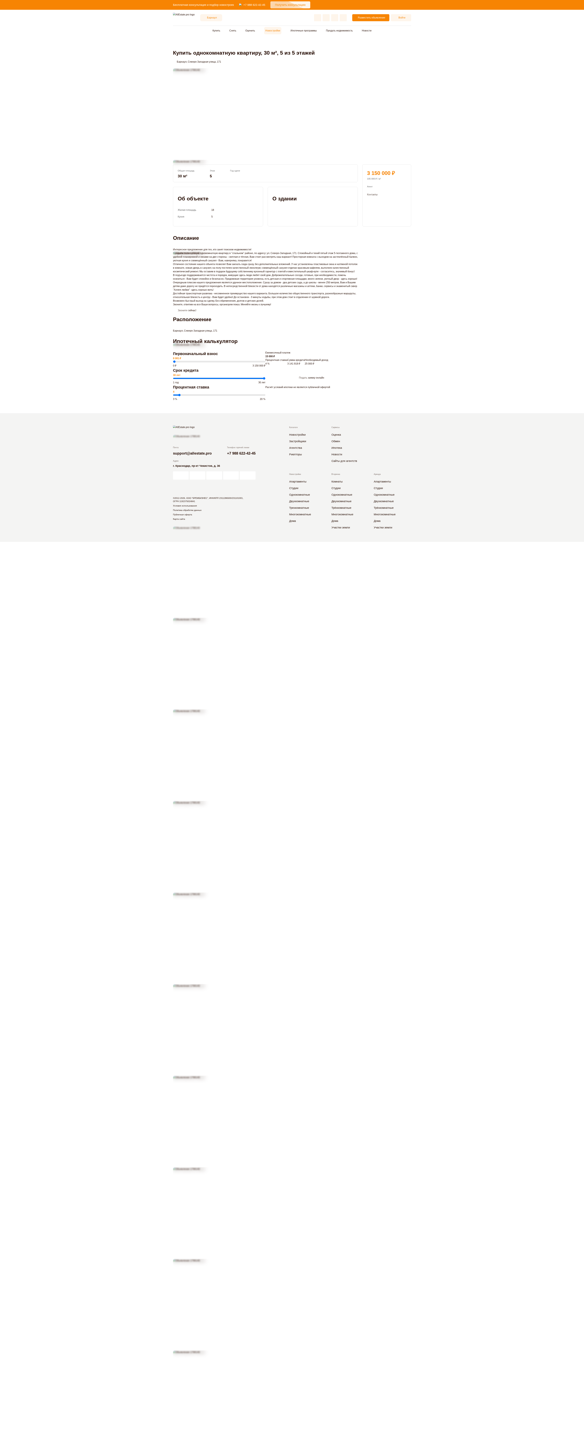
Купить (216, 30)
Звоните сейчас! (187, 310)
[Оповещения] (343, 17)
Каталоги (293, 427)
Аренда (377, 474)
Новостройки (272, 30)
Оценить (250, 30)
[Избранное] (317, 17)
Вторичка (335, 474)
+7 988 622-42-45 (254, 4)
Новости (366, 30)
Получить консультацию (290, 4)
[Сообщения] (334, 17)
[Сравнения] (326, 17)
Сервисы (335, 427)
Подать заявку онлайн (311, 377)
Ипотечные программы (304, 30)
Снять (232, 30)
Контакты (372, 194)
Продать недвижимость (339, 30)
